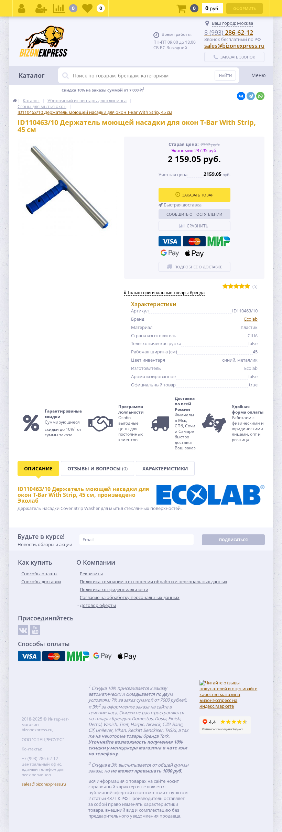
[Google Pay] (170, 253)
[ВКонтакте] (241, 96)
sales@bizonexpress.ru (234, 46)
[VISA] (170, 241)
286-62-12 (228, 32)
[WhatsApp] (260, 96)
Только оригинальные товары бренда (165, 292)
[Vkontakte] (23, 630)
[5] (247, 286)
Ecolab (251, 319)
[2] (231, 286)
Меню (258, 75)
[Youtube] (35, 630)
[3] (236, 286)
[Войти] (21, 8)
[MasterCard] (194, 241)
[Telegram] (251, 96)
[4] (242, 286)
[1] (225, 286)
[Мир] (218, 241)
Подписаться (233, 539)
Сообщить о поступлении (194, 214)
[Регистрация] (41, 8)
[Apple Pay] (194, 253)
